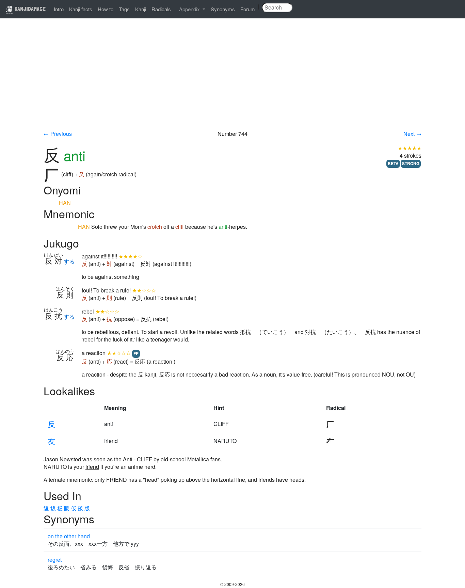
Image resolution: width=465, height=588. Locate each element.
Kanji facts (80, 9)
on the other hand (69, 536)
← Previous (58, 134)
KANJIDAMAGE (29, 8)
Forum (247, 9)
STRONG (410, 163)
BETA (393, 163)
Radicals (161, 9)
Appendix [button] (190, 9)
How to (105, 9)
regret (55, 559)
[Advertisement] (232, 79)
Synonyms (223, 9)
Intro (59, 9)
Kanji (140, 9)
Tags (124, 9)
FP (136, 353)
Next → (412, 134)
